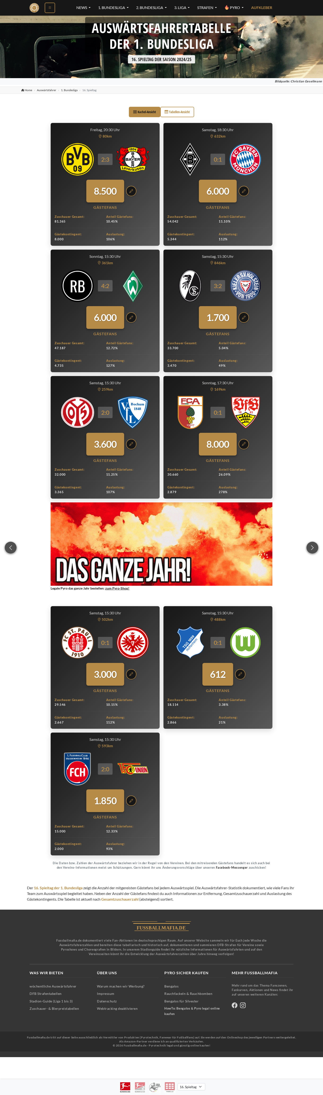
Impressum (105, 994)
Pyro (235, 7)
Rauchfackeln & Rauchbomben (188, 994)
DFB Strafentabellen (46, 994)
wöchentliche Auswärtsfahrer (53, 986)
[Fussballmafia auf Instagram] (243, 1006)
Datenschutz (107, 1001)
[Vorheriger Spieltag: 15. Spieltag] (11, 548)
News (82, 7)
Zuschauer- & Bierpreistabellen (54, 1008)
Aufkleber (261, 7)
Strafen (205, 7)
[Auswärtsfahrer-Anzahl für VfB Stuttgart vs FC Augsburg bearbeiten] (244, 444)
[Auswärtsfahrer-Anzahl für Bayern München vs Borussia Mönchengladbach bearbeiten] (244, 191)
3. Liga (180, 7)
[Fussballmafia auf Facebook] (234, 1006)
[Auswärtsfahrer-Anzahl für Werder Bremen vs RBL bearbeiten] (131, 317)
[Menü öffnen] (50, 8)
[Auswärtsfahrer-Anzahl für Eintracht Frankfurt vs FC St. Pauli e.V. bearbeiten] (131, 674)
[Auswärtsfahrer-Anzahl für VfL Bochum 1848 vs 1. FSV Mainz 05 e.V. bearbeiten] (131, 444)
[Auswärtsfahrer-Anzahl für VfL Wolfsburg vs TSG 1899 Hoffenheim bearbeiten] (240, 674)
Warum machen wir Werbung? (121, 986)
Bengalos (171, 986)
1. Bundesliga (112, 7)
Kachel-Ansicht (147, 112)
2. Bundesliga (150, 7)
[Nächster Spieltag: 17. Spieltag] (312, 548)
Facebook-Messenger (232, 867)
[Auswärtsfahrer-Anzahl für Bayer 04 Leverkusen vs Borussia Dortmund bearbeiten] (131, 191)
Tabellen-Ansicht (179, 112)
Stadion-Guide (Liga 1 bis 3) (51, 1001)
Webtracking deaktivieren (117, 1008)
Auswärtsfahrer (46, 90)
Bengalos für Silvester (181, 1001)
